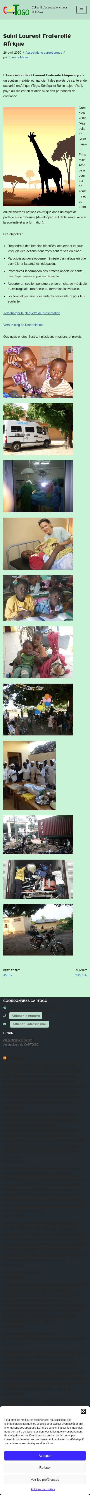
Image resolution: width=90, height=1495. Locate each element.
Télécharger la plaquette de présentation (31, 313)
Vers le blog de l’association (23, 325)
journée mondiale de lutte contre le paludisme (35, 1285)
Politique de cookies (43, 1489)
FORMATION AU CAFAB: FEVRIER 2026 (33, 1352)
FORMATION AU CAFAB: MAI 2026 (29, 1115)
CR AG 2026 (12, 1272)
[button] (83, 1411)
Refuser (45, 1467)
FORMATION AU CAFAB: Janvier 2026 (31, 1401)
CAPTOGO (15, 1058)
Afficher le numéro (26, 1016)
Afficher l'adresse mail (29, 1024)
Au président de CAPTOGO (20, 1044)
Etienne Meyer (19, 57)
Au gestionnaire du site (17, 1040)
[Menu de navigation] (81, 9)
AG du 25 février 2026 (19, 1334)
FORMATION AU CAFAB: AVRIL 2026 (30, 1169)
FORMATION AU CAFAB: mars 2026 (30, 1223)
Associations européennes (44, 52)
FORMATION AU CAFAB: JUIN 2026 (30, 1065)
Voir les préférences (45, 1479)
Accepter (45, 1455)
